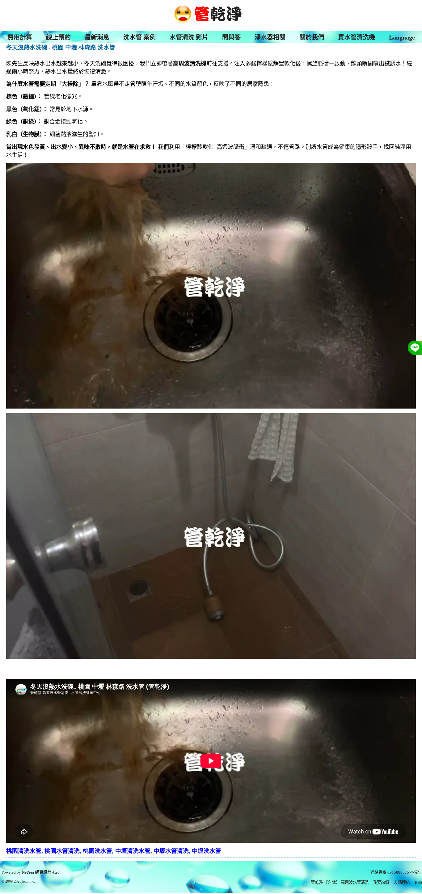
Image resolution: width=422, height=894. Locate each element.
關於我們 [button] (311, 37)
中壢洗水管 (206, 851)
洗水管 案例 (139, 37)
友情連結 (402, 882)
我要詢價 (381, 882)
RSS (418, 882)
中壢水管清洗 (171, 851)
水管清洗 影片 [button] (189, 37)
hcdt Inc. (28, 881)
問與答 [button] (231, 37)
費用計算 (19, 37)
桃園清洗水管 (23, 851)
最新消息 (97, 37)
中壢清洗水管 (132, 851)
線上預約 (58, 37)
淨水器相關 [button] (270, 37)
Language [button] (402, 37)
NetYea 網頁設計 (36, 872)
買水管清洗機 (356, 37)
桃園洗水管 (97, 851)
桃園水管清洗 (62, 851)
